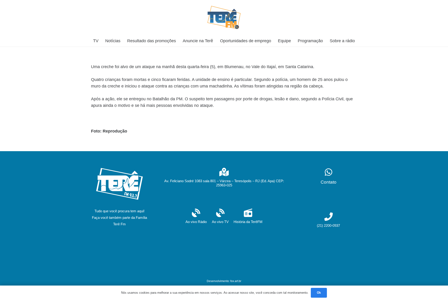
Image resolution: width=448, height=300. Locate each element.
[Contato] (328, 172)
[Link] (224, 17)
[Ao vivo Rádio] (196, 213)
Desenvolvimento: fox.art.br (224, 281)
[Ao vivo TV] (220, 213)
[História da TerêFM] (248, 213)
